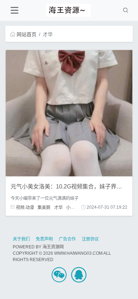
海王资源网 (53, 246)
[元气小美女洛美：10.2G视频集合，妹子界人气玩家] (69, 113)
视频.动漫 (24, 207)
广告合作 (67, 239)
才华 (58, 207)
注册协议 (90, 239)
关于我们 (21, 239)
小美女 (72, 207)
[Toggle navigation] (14, 10)
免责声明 (44, 239)
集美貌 (44, 207)
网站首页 (26, 34)
